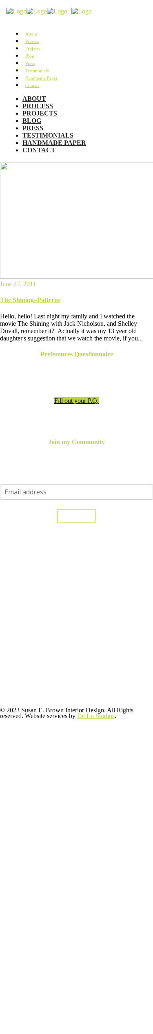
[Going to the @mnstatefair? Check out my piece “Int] (37, 648)
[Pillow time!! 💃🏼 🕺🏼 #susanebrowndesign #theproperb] (37, 934)
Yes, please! (76, 516)
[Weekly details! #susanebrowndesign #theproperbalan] (37, 798)
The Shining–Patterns (30, 299)
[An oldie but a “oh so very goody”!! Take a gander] (37, 743)
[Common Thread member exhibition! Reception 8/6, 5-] (37, 864)
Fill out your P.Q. (76, 400)
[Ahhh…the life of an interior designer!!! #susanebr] (37, 995)
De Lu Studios (96, 715)
